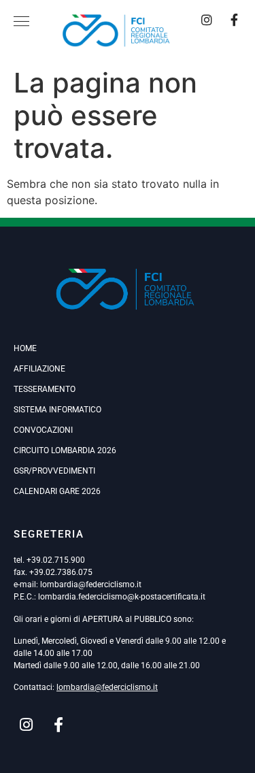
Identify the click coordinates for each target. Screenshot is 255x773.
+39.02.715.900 (56, 560)
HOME (25, 348)
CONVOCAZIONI (43, 430)
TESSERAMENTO (44, 389)
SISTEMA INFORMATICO (57, 409)
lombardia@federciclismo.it (90, 584)
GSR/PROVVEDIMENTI (54, 471)
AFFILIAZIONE (39, 369)
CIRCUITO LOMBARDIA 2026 (65, 450)
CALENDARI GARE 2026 (57, 491)
